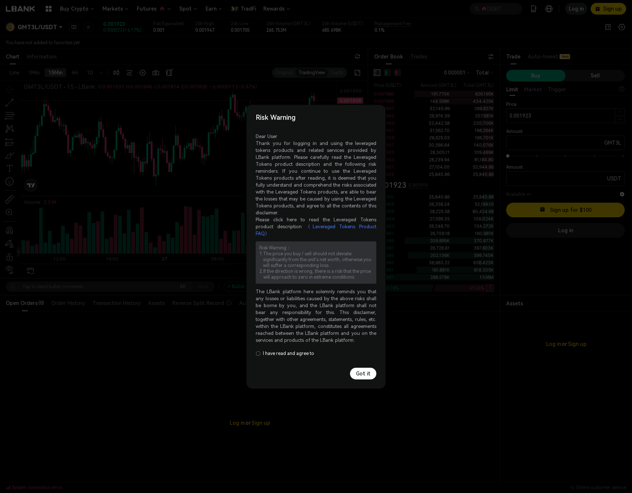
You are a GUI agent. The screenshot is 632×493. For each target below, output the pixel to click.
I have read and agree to (288, 353)
